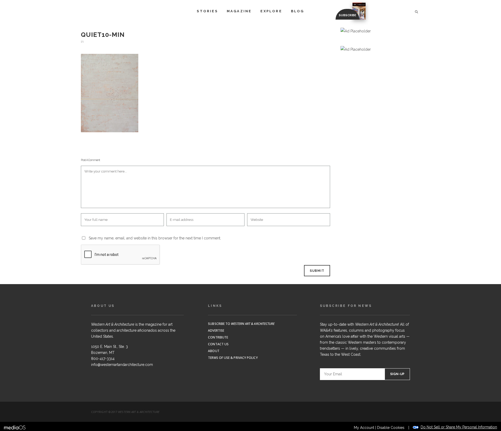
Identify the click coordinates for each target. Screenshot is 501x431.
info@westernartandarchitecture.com (122, 365)
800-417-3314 (103, 359)
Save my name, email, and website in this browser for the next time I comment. (155, 238)
